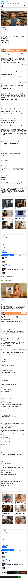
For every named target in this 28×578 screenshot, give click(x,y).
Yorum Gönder (4, 252)
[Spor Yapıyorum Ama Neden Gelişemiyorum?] (7, 510)
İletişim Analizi (5, 8)
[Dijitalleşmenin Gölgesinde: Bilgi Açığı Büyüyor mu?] (14, 273)
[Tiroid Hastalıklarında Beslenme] (20, 499)
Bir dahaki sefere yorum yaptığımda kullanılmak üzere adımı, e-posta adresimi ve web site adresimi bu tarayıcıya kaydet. (14, 250)
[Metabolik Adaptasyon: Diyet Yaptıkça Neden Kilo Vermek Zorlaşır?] (20, 226)
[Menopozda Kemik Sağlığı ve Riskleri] (7, 215)
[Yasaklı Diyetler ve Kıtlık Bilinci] (7, 204)
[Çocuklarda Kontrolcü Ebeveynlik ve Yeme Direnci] (7, 226)
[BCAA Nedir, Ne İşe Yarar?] (20, 204)
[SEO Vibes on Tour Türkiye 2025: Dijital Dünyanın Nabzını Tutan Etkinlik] (14, 269)
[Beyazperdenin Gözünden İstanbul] (14, 265)
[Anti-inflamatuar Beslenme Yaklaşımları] (14, 262)
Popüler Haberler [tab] (8, 255)
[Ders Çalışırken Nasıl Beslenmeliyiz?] (20, 510)
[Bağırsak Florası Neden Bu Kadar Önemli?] (7, 499)
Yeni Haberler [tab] (20, 255)
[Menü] (1, 1)
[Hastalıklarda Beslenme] (7, 521)
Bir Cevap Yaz (4, 235)
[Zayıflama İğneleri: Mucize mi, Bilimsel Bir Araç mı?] (20, 521)
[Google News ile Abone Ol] (4, 27)
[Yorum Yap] (2, 29)
